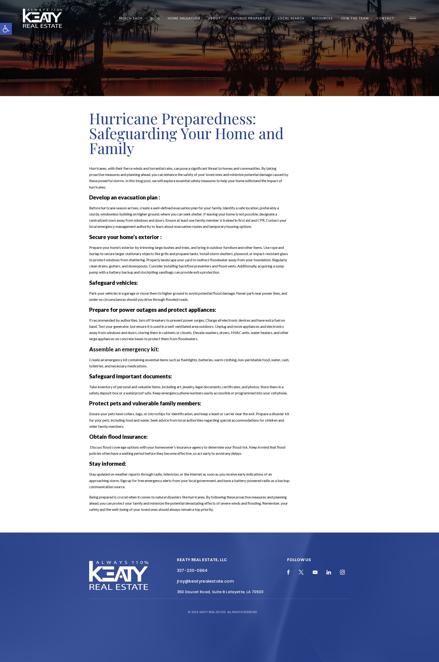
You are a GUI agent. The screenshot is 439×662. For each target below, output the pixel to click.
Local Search (291, 18)
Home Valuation (184, 18)
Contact (385, 18)
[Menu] (412, 18)
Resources (322, 18)
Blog (155, 18)
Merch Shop (131, 18)
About (214, 18)
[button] (6, 29)
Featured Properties (249, 18)
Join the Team (355, 18)
